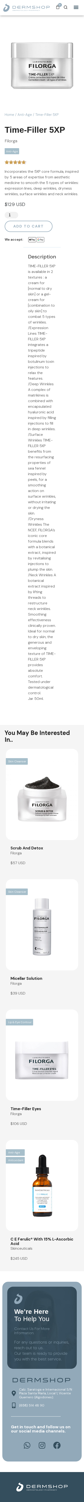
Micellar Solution (26, 978)
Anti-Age (25, 114)
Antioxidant (15, 1160)
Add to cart (28, 226)
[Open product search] (65, 7)
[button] (76, 7)
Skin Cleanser (17, 761)
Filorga (11, 141)
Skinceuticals (21, 1248)
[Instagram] (42, 1445)
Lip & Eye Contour (20, 1022)
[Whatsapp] (27, 1445)
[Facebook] (56, 1445)
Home (9, 114)
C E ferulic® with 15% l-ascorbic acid (41, 1241)
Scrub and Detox (26, 848)
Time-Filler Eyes (25, 1108)
